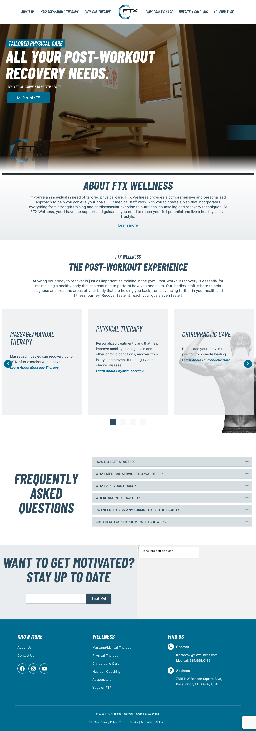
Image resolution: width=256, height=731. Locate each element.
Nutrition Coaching (106, 671)
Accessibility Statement (154, 722)
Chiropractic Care (105, 663)
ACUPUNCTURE (224, 11)
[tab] (172, 462)
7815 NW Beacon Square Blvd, (199, 679)
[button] (113, 422)
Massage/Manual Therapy (111, 647)
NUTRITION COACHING (193, 11)
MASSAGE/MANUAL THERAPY (59, 11)
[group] (42, 362)
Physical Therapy (105, 655)
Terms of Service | (129, 722)
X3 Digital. (154, 713)
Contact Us (25, 655)
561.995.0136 (200, 660)
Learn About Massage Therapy (34, 367)
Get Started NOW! (28, 97)
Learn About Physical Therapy (120, 370)
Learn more (128, 225)
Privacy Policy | (110, 722)
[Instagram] (33, 668)
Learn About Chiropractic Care (206, 360)
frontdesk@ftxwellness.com (197, 655)
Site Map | (94, 722)
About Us (27, 11)
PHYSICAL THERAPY (97, 11)
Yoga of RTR (101, 688)
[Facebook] (22, 668)
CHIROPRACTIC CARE (159, 11)
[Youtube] (44, 668)
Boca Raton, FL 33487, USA (197, 684)
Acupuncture (101, 680)
